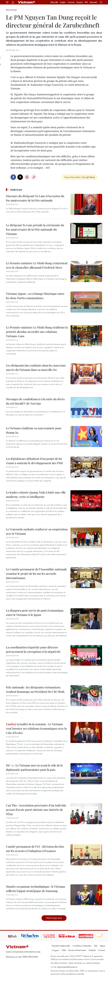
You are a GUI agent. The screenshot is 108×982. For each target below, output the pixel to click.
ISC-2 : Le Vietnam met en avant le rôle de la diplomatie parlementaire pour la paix (34, 767)
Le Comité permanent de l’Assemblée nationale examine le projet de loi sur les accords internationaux (36, 573)
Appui (102, 945)
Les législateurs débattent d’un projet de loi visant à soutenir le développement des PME (34, 461)
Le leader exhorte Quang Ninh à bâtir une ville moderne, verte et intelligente (36, 494)
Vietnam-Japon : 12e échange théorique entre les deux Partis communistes (35, 296)
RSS (95, 945)
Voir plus (16, 189)
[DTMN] (53, 936)
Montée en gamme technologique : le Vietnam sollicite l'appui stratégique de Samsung (35, 888)
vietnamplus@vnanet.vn (67, 967)
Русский (93, 2)
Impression (27, 177)
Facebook (13, 177)
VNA (64, 950)
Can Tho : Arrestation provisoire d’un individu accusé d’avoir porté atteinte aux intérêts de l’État (36, 809)
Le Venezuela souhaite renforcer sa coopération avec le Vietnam (37, 531)
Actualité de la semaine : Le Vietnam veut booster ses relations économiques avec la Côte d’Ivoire (36, 728)
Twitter (20, 177)
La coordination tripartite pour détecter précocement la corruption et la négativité (33, 649)
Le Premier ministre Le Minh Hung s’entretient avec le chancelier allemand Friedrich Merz (37, 265)
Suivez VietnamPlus (72, 177)
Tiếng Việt (54, 2)
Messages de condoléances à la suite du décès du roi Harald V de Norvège (35, 401)
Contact (101, 950)
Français (71, 2)
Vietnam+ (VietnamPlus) (27, 2)
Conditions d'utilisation (82, 945)
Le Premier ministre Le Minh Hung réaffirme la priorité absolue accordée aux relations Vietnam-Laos (37, 331)
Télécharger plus (54, 917)
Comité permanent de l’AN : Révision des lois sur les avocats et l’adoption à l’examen (35, 848)
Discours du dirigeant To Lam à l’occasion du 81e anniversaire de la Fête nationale (35, 198)
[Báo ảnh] (72, 936)
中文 (86, 2)
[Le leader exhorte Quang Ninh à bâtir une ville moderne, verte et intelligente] (86, 500)
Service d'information (77, 950)
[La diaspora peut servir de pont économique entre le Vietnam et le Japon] (86, 618)
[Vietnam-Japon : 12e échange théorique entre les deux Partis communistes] (86, 302)
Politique (11, 10)
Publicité (92, 950)
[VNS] (16, 936)
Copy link (34, 177)
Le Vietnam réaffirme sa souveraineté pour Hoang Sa (34, 430)
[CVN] (35, 936)
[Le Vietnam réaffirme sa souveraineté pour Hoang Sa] (86, 436)
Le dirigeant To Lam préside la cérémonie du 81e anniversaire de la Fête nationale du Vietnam (35, 229)
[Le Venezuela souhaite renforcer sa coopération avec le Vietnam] (86, 537)
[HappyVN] (90, 936)
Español (79, 2)
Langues (55, 950)
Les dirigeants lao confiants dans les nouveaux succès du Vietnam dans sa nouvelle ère (36, 367)
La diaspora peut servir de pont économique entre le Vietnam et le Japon (35, 612)
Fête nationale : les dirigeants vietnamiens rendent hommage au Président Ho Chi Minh (35, 689)
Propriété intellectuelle (61, 945)
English (63, 2)
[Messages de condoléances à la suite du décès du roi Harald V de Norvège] (86, 407)
